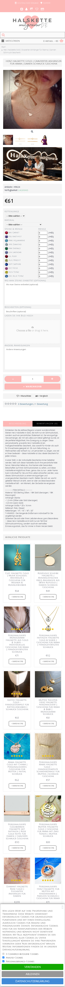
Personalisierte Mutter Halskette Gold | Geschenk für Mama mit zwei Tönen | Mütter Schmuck (48, 830)
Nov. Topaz (14, 272)
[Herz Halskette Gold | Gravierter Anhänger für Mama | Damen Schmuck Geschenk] (32, 99)
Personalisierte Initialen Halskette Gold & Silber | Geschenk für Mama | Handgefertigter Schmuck (48, 641)
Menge (42, 229)
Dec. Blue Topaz (16, 276)
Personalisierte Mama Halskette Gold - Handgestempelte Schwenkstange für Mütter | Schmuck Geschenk (48, 769)
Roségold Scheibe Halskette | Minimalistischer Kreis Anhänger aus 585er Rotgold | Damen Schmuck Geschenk (48, 580)
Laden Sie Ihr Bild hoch (19, 316)
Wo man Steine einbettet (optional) (25, 280)
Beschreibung (17, 424)
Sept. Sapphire (15, 264)
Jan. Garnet (14, 233)
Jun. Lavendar (15, 252)
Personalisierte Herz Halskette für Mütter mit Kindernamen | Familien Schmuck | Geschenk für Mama (48, 892)
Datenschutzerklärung (32, 981)
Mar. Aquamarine (17, 241)
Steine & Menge (14, 229)
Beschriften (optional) (18, 307)
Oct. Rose (13, 268)
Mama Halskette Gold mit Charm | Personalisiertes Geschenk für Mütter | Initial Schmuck (17, 768)
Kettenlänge (12, 211)
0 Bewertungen (25, 404)
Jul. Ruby (13, 256)
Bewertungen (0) (47, 424)
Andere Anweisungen (17, 345)
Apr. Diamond (15, 244)
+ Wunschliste (25, 396)
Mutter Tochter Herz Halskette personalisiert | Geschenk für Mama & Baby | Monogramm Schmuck (48, 707)
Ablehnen (32, 974)
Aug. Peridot (15, 260)
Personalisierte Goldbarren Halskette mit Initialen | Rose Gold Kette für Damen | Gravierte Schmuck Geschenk (17, 831)
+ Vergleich (43, 396)
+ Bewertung (41, 404)
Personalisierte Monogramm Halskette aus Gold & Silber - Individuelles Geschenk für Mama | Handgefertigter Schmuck (17, 643)
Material (9, 220)
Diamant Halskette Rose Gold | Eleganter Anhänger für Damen (17, 891)
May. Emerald (15, 248)
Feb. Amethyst (15, 237)
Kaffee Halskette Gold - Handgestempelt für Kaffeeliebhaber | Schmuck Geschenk (17, 705)
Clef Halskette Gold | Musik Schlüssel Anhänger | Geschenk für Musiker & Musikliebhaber (17, 579)
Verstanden (32, 966)
